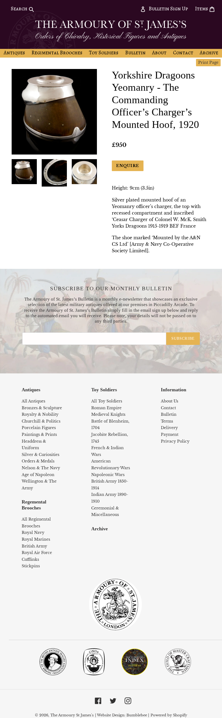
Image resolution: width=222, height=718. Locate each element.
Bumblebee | (137, 715)
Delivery (169, 427)
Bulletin (169, 414)
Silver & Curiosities (40, 454)
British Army (34, 546)
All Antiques (33, 401)
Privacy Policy (175, 441)
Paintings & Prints (39, 434)
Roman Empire (106, 407)
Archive (99, 528)
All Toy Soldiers (106, 401)
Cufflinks (30, 559)
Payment (169, 434)
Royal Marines (36, 539)
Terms (167, 421)
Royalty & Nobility (40, 414)
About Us (169, 401)
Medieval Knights (108, 414)
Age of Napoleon (38, 474)
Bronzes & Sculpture (42, 407)
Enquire (127, 165)
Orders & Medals (38, 461)
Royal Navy (33, 532)
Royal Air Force (37, 552)
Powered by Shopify (169, 715)
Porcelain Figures (39, 427)
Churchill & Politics (41, 421)
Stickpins (31, 565)
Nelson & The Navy (41, 467)
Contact (168, 407)
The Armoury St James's (72, 715)
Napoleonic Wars (108, 474)
